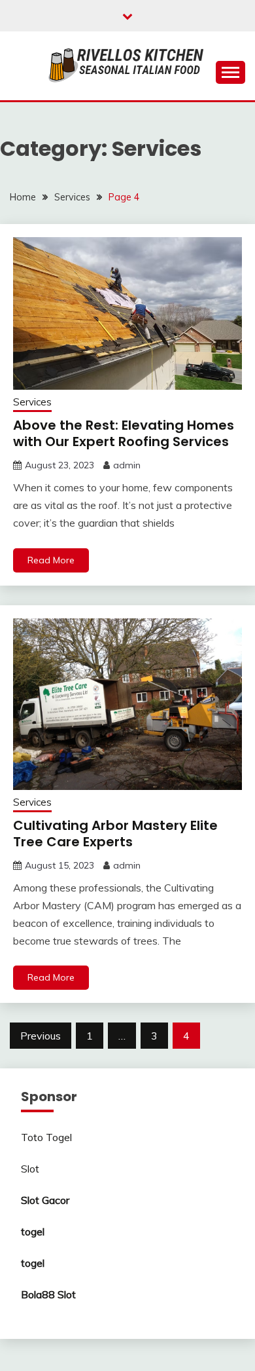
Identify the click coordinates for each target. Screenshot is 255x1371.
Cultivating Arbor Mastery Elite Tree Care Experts (115, 833)
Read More (51, 560)
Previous (40, 1035)
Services (32, 402)
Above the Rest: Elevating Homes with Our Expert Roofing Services (123, 433)
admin (127, 465)
